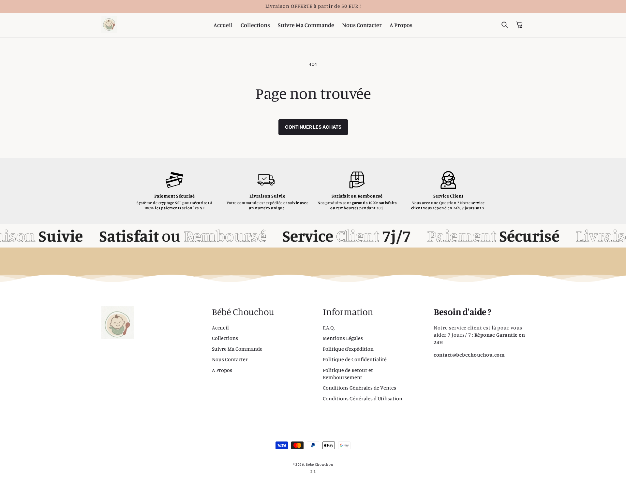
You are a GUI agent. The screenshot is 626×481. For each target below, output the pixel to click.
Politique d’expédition (348, 348)
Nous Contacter (230, 359)
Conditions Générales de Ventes (359, 387)
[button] (505, 25)
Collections (225, 338)
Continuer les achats (313, 127)
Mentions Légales (343, 338)
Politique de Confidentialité (355, 359)
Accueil (220, 327)
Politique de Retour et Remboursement (348, 373)
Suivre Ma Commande (237, 348)
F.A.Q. (329, 327)
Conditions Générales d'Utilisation (362, 398)
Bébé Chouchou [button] (243, 311)
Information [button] (348, 311)
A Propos (222, 370)
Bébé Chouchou (319, 464)
